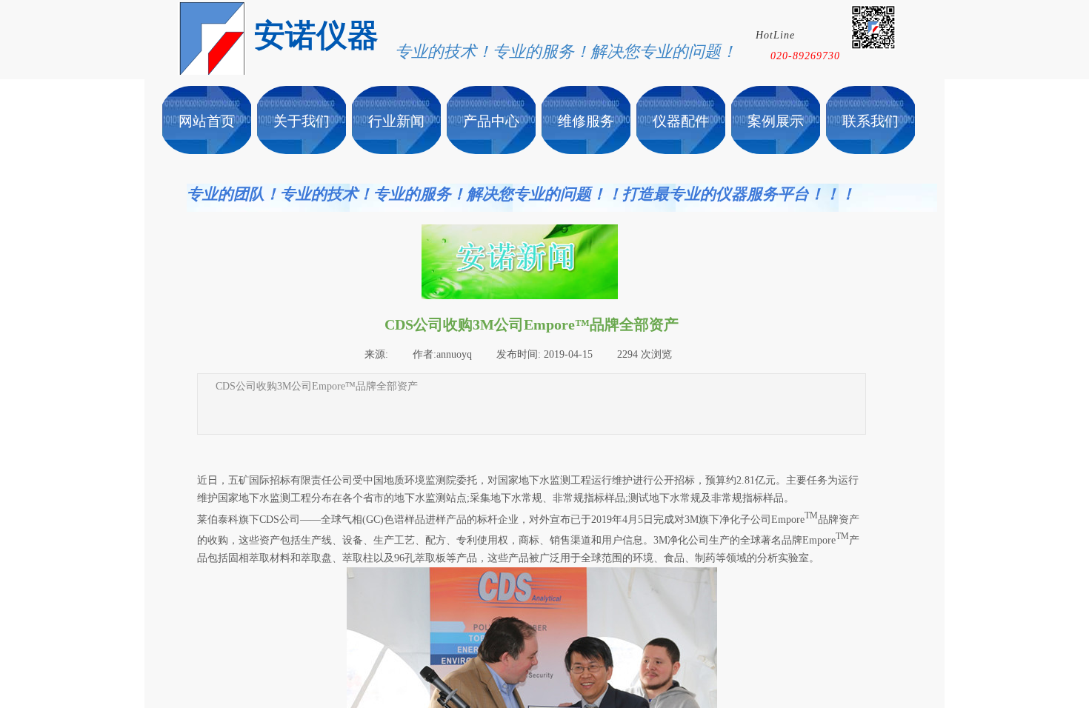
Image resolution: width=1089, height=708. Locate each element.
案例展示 (775, 121)
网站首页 (207, 121)
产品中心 (491, 121)
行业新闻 (396, 121)
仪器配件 (681, 121)
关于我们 (301, 121)
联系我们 (870, 121)
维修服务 (586, 121)
